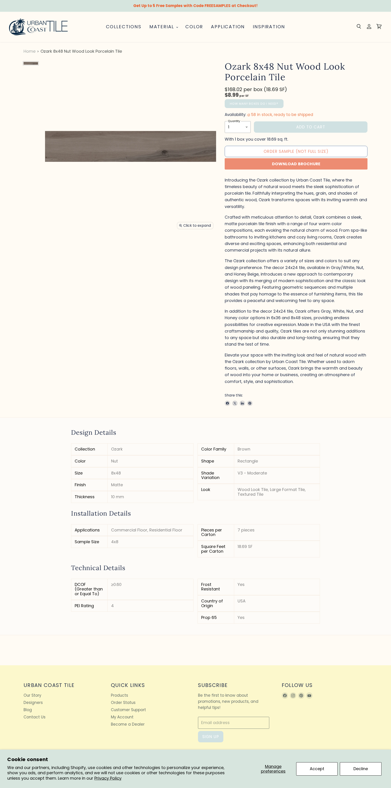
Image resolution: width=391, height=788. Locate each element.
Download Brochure (296, 164)
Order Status (123, 702)
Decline (360, 768)
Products (119, 695)
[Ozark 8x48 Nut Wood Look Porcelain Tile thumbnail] (30, 63)
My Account (122, 717)
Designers (33, 702)
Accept (317, 768)
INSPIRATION (269, 27)
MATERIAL (162, 27)
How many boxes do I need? (254, 103)
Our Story (32, 695)
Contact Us (34, 717)
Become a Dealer (128, 724)
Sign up (210, 736)
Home (30, 51)
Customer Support (128, 710)
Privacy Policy (108, 778)
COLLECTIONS (123, 27)
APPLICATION (228, 27)
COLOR (194, 27)
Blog (28, 710)
